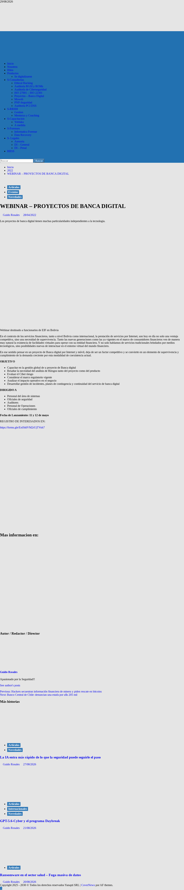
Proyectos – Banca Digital (29, 96)
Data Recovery (22, 134)
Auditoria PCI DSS (25, 105)
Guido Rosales (11, 214)
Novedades (15, 196)
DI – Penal (20, 147)
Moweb (18, 99)
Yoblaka (19, 121)
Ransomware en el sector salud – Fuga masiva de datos (40, 875)
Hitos (10, 70)
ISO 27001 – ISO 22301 (28, 92)
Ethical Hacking (23, 83)
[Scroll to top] (1, 888)
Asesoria (19, 141)
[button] (1, 157)
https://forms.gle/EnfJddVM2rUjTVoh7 (22, 427)
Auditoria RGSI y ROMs (28, 86)
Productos (13, 73)
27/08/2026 (29, 764)
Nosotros (12, 66)
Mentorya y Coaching (26, 115)
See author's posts (10, 685)
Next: (38, 694)
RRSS (10, 151)
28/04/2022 (29, 214)
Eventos (13, 192)
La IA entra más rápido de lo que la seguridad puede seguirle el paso (50, 757)
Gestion (18, 112)
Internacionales (17, 808)
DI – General (21, 144)
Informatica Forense (25, 131)
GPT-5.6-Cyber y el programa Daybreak (30, 821)
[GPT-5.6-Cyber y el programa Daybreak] (27, 796)
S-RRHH (12, 108)
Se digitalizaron (23, 76)
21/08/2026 (29, 827)
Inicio (10, 63)
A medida (19, 125)
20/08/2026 (29, 881)
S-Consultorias (15, 79)
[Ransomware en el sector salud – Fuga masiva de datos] (27, 860)
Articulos (13, 187)
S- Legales (13, 138)
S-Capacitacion (15, 118)
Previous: (51, 691)
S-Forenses (13, 128)
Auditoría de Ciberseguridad (30, 89)
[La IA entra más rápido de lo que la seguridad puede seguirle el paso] (27, 737)
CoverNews (88, 885)
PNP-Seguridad (23, 102)
